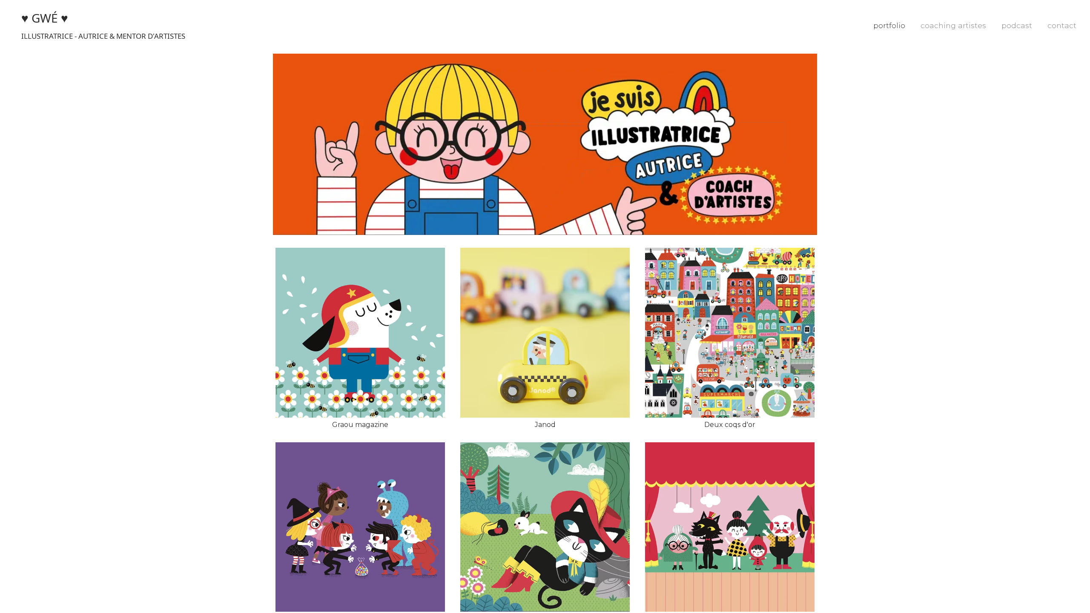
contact (1061, 25)
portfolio (889, 25)
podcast (1016, 25)
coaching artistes (953, 25)
